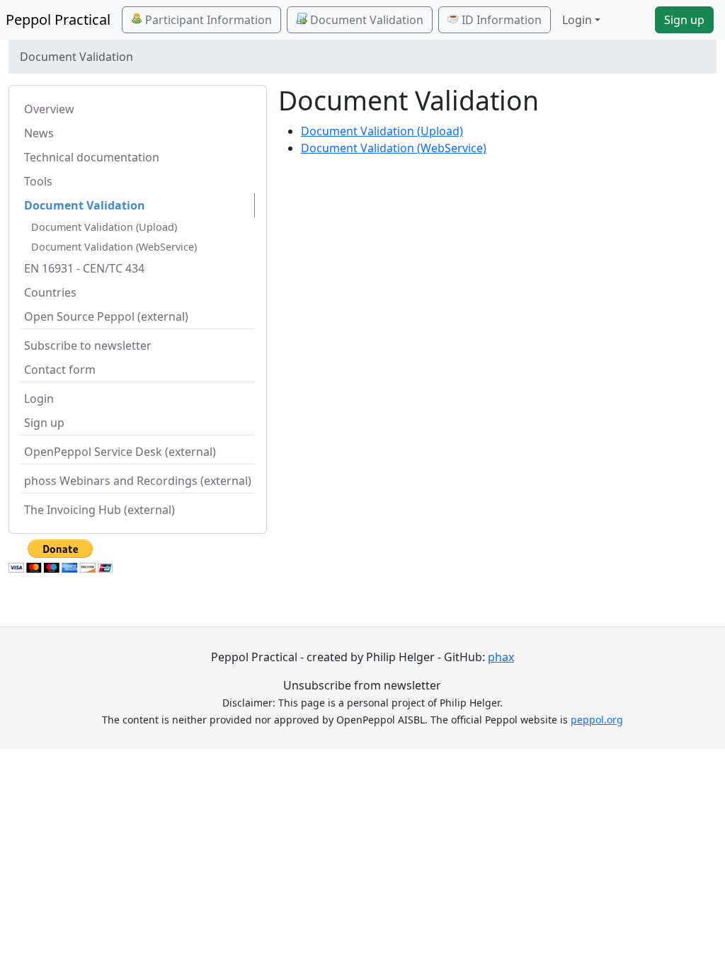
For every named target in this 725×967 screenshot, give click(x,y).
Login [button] (577, 20)
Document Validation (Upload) (104, 227)
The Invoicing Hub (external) (99, 509)
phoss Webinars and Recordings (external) (137, 480)
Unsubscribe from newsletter (362, 685)
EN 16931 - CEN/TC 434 (84, 268)
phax (501, 657)
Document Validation (365, 20)
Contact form (60, 369)
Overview (49, 109)
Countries (50, 292)
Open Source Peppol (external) (106, 316)
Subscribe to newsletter (88, 345)
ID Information (500, 20)
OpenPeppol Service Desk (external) (120, 451)
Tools (38, 181)
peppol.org (597, 719)
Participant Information (207, 20)
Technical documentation (91, 157)
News (39, 133)
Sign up (684, 20)
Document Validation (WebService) (114, 246)
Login (39, 398)
